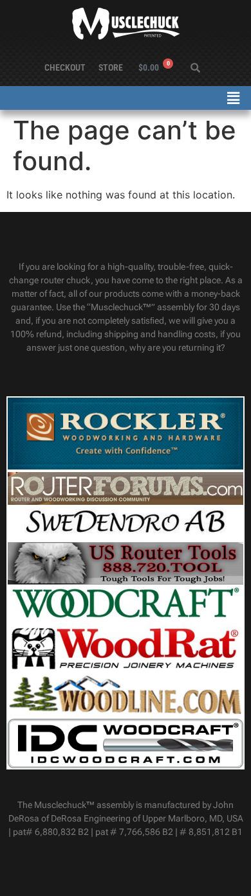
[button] (234, 98)
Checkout (65, 67)
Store (110, 67)
